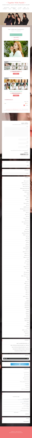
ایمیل (27, 141)
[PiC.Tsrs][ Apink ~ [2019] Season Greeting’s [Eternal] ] (17, 345)
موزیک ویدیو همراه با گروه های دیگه (24, 188)
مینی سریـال (27, 281)
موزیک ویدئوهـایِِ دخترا (26, 186)
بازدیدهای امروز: (27, 374)
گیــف (28, 270)
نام (27, 138)
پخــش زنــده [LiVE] (26, 207)
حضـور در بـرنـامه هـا (26, 218)
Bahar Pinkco (27, 303)
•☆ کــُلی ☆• (27, 283)
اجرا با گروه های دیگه (26, 203)
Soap (18, 110)
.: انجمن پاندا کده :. (5, 8)
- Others (27, 298)
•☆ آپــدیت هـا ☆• (20, 109)
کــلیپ (28, 225)
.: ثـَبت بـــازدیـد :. (19, 8)
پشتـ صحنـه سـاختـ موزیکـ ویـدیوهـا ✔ (24, 208)
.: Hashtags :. (14, 8)
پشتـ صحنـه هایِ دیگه (26, 210)
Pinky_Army (14, 109)
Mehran (27, 313)
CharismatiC (27, 307)
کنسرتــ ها (27, 205)
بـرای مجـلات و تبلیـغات (10, 109)
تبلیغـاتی (7, 109)
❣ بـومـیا (17, 109)
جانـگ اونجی (27, 289)
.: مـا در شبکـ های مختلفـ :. (14, 7)
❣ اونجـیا (27, 236)
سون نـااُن (27, 290)
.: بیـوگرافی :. (24, 7)
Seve (28, 322)
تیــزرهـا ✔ (27, 216)
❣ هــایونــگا (27, 246)
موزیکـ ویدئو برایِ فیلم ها (26, 190)
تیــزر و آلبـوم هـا (26, 255)
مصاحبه (27, 227)
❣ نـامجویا (27, 244)
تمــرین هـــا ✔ (27, 214)
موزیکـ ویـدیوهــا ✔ (26, 272)
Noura (27, 316)
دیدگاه (27, 126)
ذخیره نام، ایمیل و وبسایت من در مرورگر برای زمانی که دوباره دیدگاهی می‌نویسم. (19, 150)
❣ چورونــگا (27, 240)
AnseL (27, 300)
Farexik (27, 311)
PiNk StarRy (26, 318)
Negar (27, 315)
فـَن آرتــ (28, 259)
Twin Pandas (26, 326)
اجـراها (27, 201)
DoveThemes (15, 432)
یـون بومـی (21, 110)
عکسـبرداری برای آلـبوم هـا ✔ (25, 221)
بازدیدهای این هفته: (26, 377)
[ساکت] (6, 358)
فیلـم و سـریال (27, 268)
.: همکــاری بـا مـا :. (20, 7)
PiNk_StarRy (27, 345)
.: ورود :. (16, 9)
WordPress (21, 432)
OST (28, 194)
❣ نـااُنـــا (27, 242)
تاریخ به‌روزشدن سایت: (26, 389)
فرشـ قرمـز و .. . (27, 262)
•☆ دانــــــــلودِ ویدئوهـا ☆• (25, 182)
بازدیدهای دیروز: (27, 376)
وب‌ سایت (27, 145)
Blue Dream (27, 305)
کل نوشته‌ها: (27, 383)
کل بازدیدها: (27, 379)
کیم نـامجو (27, 292)
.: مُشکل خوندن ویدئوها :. (6, 7)
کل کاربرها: (27, 387)
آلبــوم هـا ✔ (27, 192)
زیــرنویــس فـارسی (26, 110)
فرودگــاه (27, 264)
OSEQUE (17, 110)
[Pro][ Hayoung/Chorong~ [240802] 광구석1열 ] (19, 349)
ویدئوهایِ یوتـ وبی (26, 231)
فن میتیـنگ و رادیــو (26, 266)
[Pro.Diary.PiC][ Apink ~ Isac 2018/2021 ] (22, 343)
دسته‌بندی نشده (27, 335)
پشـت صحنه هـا (27, 253)
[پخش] (27, 358)
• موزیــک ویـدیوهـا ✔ (26, 184)
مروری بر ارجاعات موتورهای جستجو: (25, 381)
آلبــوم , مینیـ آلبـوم (26, 195)
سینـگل (27, 197)
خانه (27, 7)
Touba (27, 324)
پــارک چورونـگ (27, 287)
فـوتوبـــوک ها (27, 261)
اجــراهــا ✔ (27, 199)
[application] (16, 358)
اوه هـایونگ (27, 285)
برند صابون (12, 110)
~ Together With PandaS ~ (16, 3)
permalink (9, 110)
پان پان (28, 328)
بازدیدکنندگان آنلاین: (26, 372)
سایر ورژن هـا (27, 220)
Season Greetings (26, 248)
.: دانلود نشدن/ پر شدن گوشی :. (25, 8)
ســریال (27, 277)
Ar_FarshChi (27, 302)
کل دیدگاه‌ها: (27, 385)
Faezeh (27, 309)
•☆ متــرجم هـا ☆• (26, 296)
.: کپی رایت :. (9, 8)
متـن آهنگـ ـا (27, 333)
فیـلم (28, 279)
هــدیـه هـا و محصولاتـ (26, 274)
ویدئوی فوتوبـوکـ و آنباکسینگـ (25, 233)
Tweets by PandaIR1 (26, 421)
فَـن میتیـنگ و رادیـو (26, 223)
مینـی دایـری (23, 110)
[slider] (5, 358)
